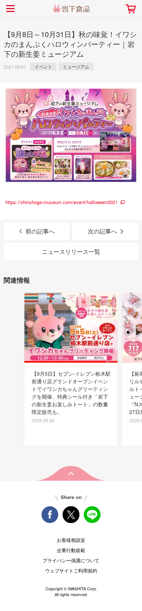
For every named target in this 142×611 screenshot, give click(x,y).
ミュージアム (76, 66)
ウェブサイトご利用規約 (71, 570)
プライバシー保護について (71, 560)
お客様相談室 (71, 539)
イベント (43, 66)
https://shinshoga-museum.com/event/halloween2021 (61, 202)
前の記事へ (40, 231)
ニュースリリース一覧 (71, 251)
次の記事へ (102, 231)
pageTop (71, 473)
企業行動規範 (71, 550)
